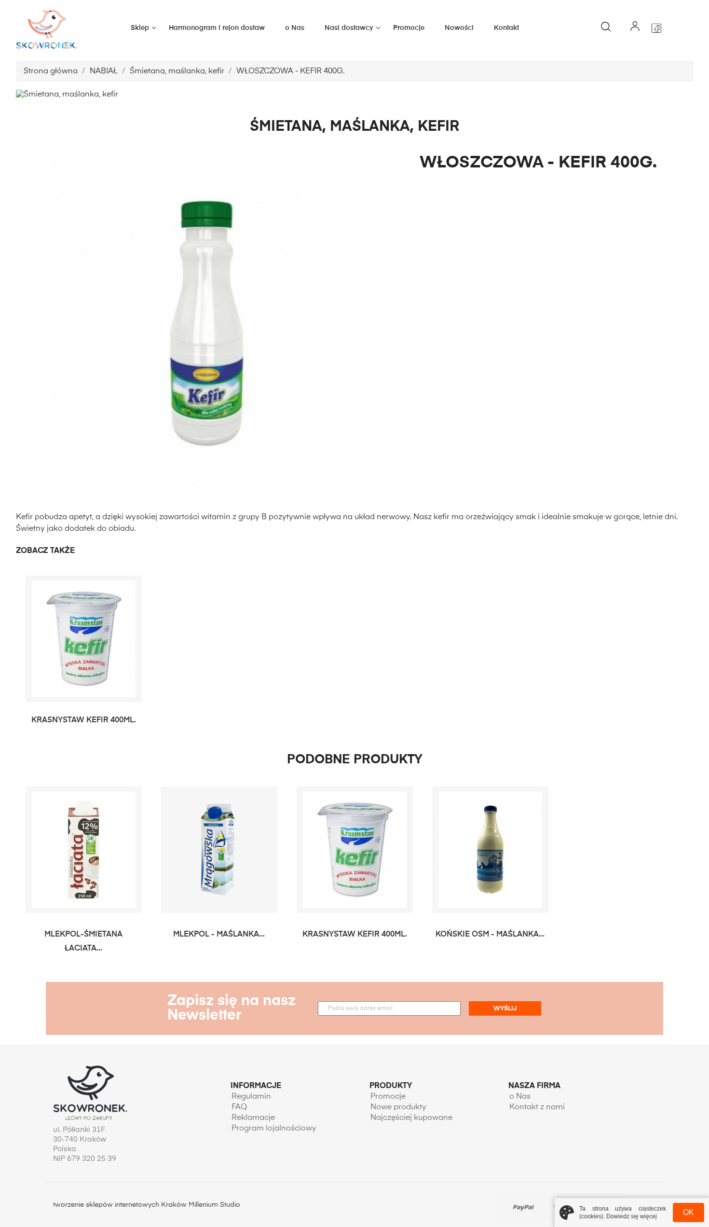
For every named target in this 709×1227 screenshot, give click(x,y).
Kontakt (506, 28)
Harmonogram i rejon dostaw (217, 28)
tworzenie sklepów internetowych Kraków (121, 1204)
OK (688, 1212)
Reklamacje (253, 1118)
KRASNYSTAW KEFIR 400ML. (83, 720)
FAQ (239, 1107)
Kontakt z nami (537, 1107)
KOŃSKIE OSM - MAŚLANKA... (490, 934)
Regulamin (251, 1097)
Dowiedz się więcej (631, 1216)
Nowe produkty (398, 1107)
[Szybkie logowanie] (634, 28)
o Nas (294, 28)
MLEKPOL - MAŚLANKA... (219, 934)
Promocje (408, 28)
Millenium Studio (214, 1204)
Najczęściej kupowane (411, 1118)
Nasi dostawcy (349, 28)
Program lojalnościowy (274, 1128)
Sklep (140, 28)
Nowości (459, 28)
